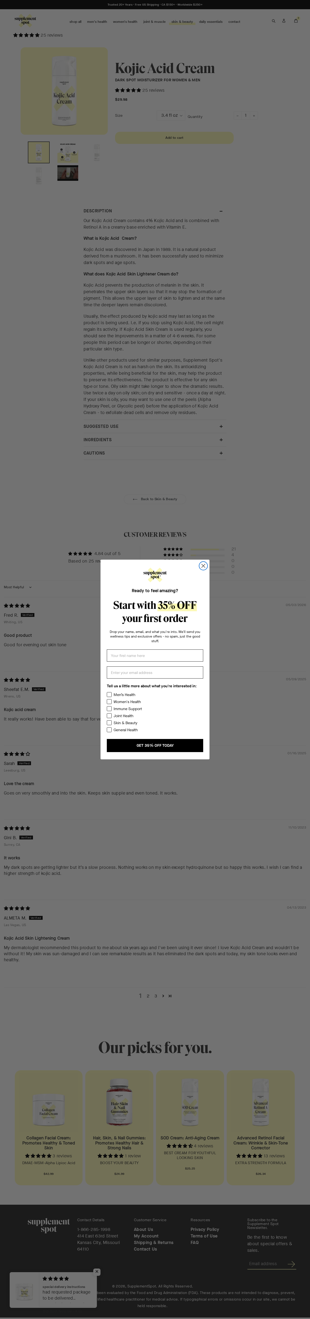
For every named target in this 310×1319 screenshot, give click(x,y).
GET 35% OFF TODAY (155, 745)
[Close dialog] (203, 566)
